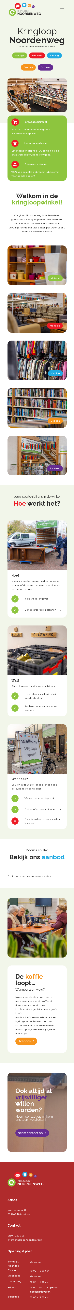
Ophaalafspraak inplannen (40, 609)
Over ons (24, 1041)
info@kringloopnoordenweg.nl (25, 1239)
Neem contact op (30, 1133)
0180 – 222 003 (15, 1235)
